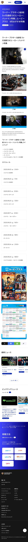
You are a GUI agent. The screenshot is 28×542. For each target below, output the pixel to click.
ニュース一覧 (13, 380)
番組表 (9, 2)
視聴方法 (18, 2)
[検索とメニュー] (25, 2)
